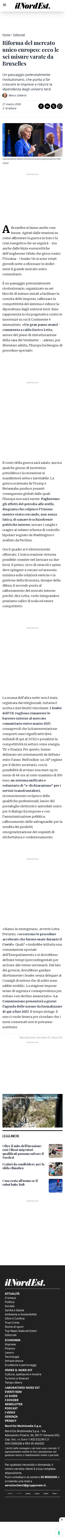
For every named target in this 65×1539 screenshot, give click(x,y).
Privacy (10, 1421)
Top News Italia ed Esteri (21, 1331)
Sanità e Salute (14, 1310)
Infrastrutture (14, 1361)
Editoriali (19, 35)
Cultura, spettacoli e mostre (23, 1374)
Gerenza (11, 1416)
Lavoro (9, 1352)
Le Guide (11, 1396)
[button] (32, 1110)
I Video (10, 1412)
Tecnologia (12, 1357)
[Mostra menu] (4, 5)
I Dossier (12, 1400)
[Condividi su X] (53, 106)
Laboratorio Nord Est (22, 1388)
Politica (9, 1302)
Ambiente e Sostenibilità (21, 1314)
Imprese (10, 1344)
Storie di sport (14, 1327)
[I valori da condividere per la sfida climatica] (56, 1169)
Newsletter (14, 1404)
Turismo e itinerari (17, 1378)
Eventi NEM (13, 1392)
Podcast (11, 1408)
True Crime (12, 1322)
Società (9, 1306)
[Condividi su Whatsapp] (60, 106)
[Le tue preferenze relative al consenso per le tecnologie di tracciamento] (59, 1533)
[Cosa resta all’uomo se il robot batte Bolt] (56, 1186)
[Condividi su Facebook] (41, 106)
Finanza (10, 1348)
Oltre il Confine (15, 1318)
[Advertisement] (32, 20)
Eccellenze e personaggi (20, 1365)
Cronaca (10, 1298)
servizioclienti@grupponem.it (25, 1485)
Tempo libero (13, 1382)
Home (6, 35)
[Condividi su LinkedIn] (47, 106)
